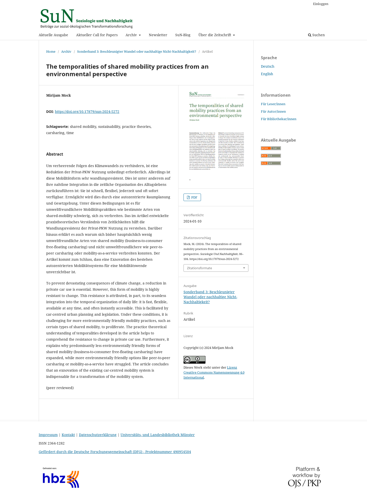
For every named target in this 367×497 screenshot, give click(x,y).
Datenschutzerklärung (98, 434)
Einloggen (320, 3)
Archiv (132, 34)
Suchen (318, 34)
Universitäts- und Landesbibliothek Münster (158, 434)
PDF (193, 197)
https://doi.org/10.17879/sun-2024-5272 (87, 111)
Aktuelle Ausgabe (53, 34)
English (267, 73)
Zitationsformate (199, 268)
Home (50, 51)
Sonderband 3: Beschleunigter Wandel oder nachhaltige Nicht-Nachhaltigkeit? (136, 51)
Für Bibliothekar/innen (278, 119)
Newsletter (158, 34)
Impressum (48, 434)
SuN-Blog (182, 34)
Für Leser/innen (273, 104)
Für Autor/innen (273, 111)
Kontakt (68, 434)
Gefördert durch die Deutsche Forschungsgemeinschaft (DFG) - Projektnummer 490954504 (115, 451)
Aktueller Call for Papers (97, 34)
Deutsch (267, 66)
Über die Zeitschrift (215, 34)
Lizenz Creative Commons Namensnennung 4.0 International (214, 372)
